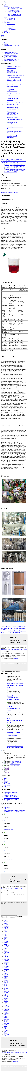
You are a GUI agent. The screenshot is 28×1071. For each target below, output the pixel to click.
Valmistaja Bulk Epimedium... (12, 136)
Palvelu (5, 31)
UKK (5, 21)
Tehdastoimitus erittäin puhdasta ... (14, 81)
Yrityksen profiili (11, 24)
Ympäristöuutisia (11, 19)
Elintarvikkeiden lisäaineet (13, 11)
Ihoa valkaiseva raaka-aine (13, 7)
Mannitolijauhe (20, 811)
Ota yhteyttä (7, 32)
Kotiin (5, 4)
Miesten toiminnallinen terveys (14, 13)
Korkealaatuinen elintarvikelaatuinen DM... (15, 118)
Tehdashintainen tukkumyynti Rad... (13, 72)
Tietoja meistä (7, 22)
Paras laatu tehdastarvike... (12, 90)
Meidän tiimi (10, 28)
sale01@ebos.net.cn (15, 764)
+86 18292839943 (16, 762)
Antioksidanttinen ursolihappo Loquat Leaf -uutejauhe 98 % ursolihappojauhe (13, 631)
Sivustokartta (7, 807)
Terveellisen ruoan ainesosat (14, 15)
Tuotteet (6, 6)
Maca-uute (13, 811)
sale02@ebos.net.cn (15, 765)
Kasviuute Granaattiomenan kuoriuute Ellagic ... (13, 697)
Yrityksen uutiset (11, 18)
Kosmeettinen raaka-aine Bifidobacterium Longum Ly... (15, 685)
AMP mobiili (7, 808)
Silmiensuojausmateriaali (13, 10)
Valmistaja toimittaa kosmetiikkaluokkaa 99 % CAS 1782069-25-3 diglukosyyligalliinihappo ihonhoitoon (13, 628)
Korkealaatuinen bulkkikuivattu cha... (13, 108)
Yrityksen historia (11, 29)
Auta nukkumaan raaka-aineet (14, 8)
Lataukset (16, 192)
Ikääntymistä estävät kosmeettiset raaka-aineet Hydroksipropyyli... (15, 733)
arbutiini (6, 810)
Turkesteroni (7, 811)
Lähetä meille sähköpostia (7, 192)
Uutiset (5, 17)
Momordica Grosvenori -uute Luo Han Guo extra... (15, 746)
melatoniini (11, 810)
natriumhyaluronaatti (19, 810)
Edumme (9, 25)
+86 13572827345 (16, 761)
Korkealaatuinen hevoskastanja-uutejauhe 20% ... (15, 720)
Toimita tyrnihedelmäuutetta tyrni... (13, 708)
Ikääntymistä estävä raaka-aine (14, 14)
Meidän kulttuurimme (12, 26)
